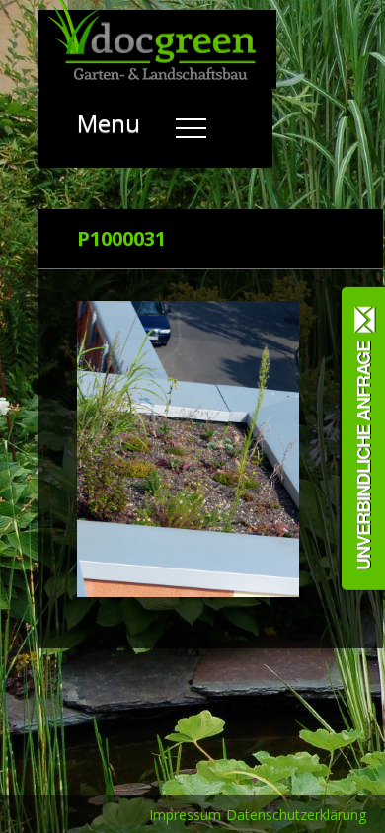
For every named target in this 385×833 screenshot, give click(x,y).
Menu (111, 123)
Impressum (185, 814)
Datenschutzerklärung (296, 814)
